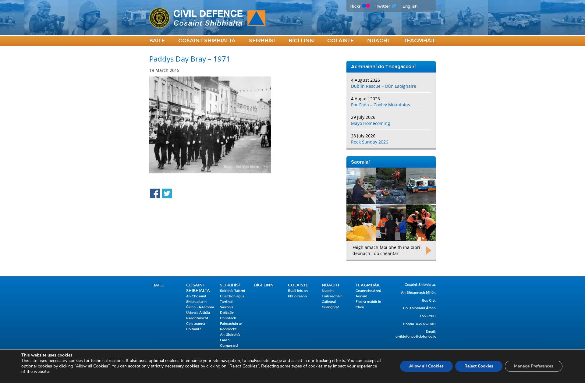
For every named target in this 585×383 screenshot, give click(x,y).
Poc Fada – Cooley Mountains (380, 105)
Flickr (354, 6)
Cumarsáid (229, 346)
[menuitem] (157, 41)
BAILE (157, 40)
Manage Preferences (533, 366)
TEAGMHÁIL (420, 40)
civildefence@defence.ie (415, 337)
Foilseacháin (332, 296)
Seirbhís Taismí (232, 291)
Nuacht (378, 40)
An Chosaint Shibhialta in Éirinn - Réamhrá (200, 301)
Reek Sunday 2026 (369, 142)
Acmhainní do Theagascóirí (383, 66)
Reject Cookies (478, 366)
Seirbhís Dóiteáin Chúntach (228, 312)
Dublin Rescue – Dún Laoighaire (383, 86)
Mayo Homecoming (370, 123)
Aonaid (361, 296)
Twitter (383, 6)
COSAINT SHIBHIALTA (207, 40)
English (409, 6)
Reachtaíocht (197, 318)
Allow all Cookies (426, 366)
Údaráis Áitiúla (198, 313)
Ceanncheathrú (368, 291)
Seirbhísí (262, 40)
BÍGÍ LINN (301, 40)
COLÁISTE (340, 40)
